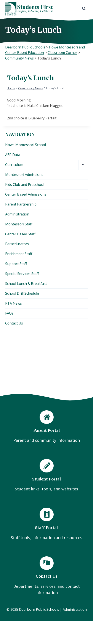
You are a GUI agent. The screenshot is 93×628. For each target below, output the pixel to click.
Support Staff (16, 263)
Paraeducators (17, 243)
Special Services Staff (22, 273)
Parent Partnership (21, 204)
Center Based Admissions (25, 194)
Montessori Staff (18, 224)
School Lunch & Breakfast (26, 283)
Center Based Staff (20, 234)
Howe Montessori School (25, 144)
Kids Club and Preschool (24, 184)
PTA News (13, 303)
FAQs (9, 313)
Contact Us (14, 323)
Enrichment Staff (18, 253)
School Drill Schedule (22, 293)
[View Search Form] (84, 9)
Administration (17, 214)
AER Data (12, 154)
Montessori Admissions (24, 174)
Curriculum (14, 164)
